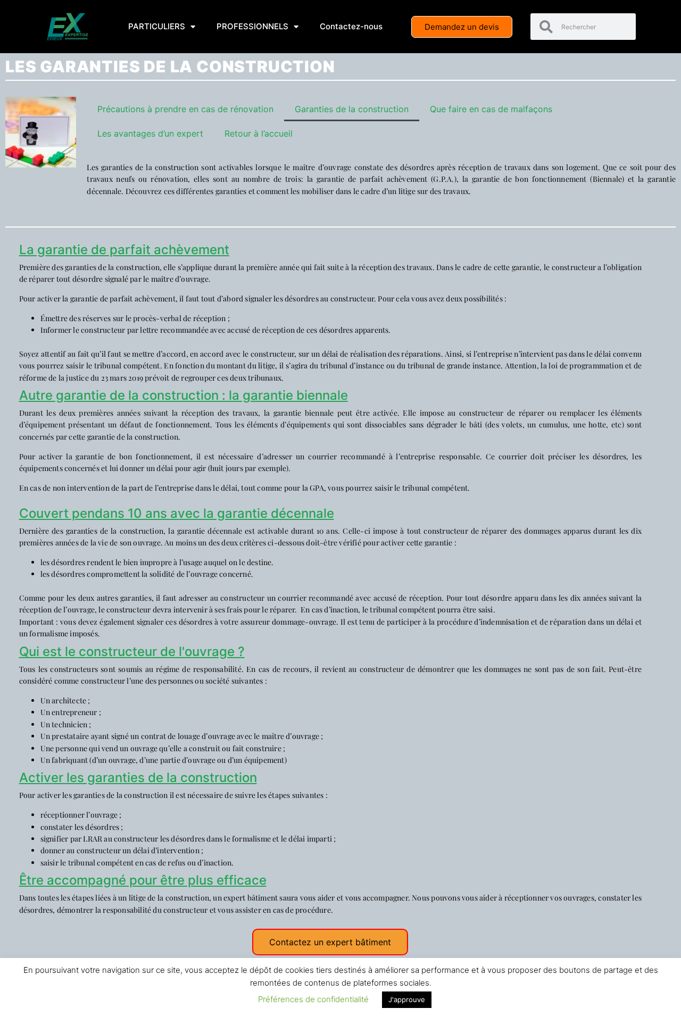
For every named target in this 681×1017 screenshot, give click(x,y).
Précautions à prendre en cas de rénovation (185, 109)
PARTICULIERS (156, 26)
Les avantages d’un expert (150, 133)
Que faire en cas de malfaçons (491, 109)
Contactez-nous (351, 26)
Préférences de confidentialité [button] (313, 999)
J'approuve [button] (406, 999)
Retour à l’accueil (259, 133)
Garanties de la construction (352, 109)
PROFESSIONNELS (252, 26)
